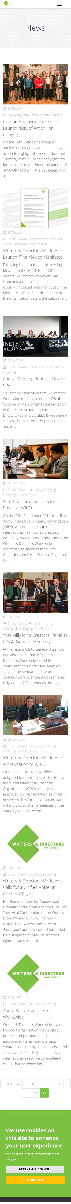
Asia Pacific (10, 628)
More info (35, 1180)
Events (7, 244)
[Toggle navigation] (59, 4)
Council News (17, 239)
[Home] (7, 3)
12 (45, 1092)
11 (36, 1092)
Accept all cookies (35, 1169)
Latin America (31, 115)
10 (27, 1092)
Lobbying (14, 115)
